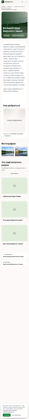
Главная (3, 6)
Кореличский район (6, 8)
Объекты (9, 6)
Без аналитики (16, 415)
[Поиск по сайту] (22, 1)
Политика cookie (7, 410)
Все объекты (14, 173)
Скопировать (7, 135)
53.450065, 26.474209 (17, 133)
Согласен (6, 415)
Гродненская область (19, 6)
